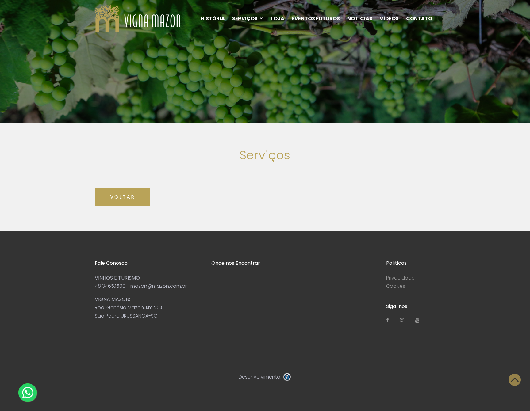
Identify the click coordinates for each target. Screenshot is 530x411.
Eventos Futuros (316, 18)
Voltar (122, 196)
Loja (277, 18)
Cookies (395, 286)
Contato (419, 18)
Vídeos (389, 18)
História (213, 18)
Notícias (359, 18)
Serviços (245, 18)
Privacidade (400, 277)
